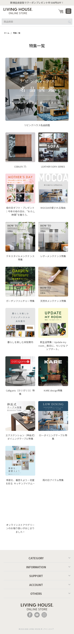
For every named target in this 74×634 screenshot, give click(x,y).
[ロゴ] (18, 10)
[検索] (69, 22)
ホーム (6, 33)
